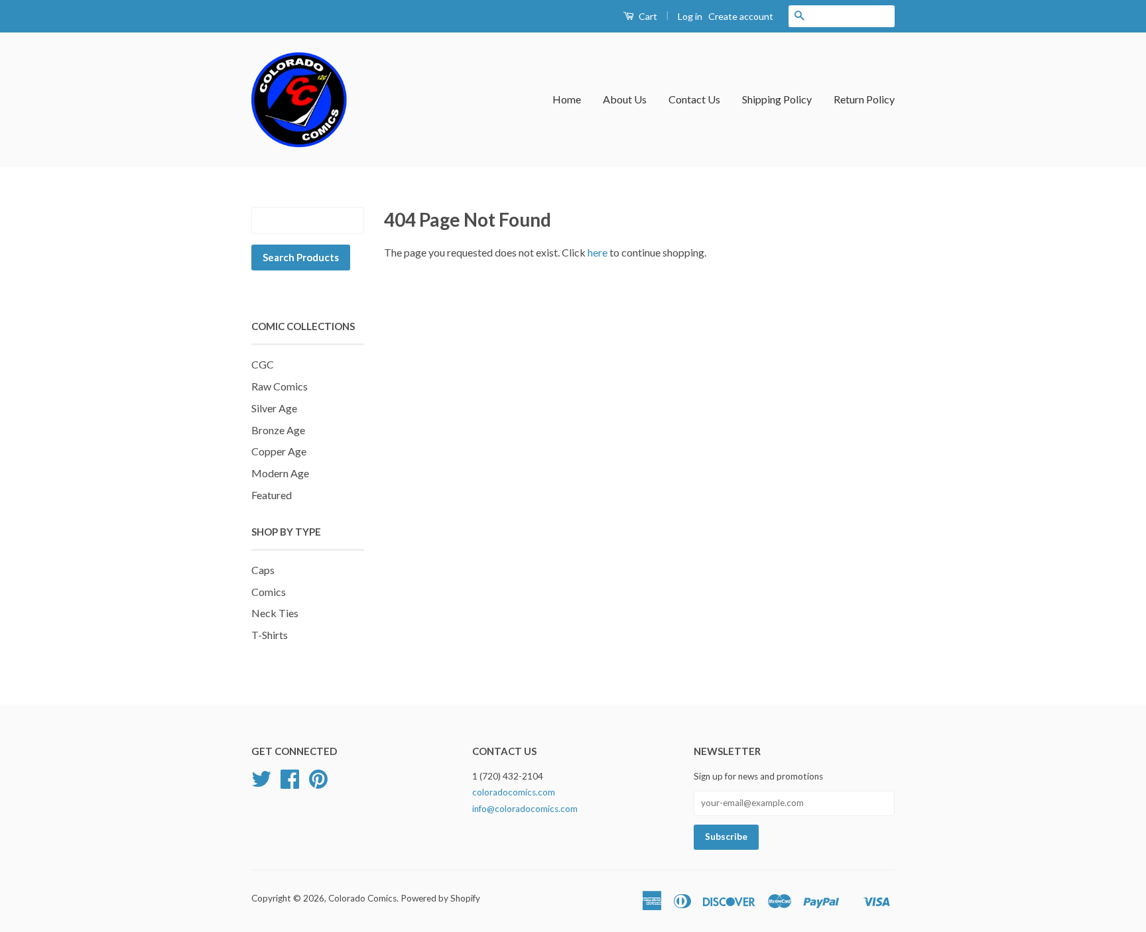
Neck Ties (274, 613)
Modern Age (280, 473)
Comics (268, 591)
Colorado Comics (362, 898)
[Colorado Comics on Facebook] (290, 783)
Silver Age (274, 408)
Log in (690, 16)
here (597, 252)
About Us (625, 99)
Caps (263, 569)
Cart (647, 16)
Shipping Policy (777, 99)
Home (566, 99)
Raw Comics (279, 386)
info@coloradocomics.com (525, 808)
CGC (262, 364)
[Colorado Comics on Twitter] (261, 783)
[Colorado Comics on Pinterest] (318, 783)
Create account (740, 16)
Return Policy (864, 99)
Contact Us (694, 99)
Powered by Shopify (440, 898)
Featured (271, 495)
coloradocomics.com (513, 792)
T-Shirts (269, 634)
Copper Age (278, 451)
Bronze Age (278, 430)
